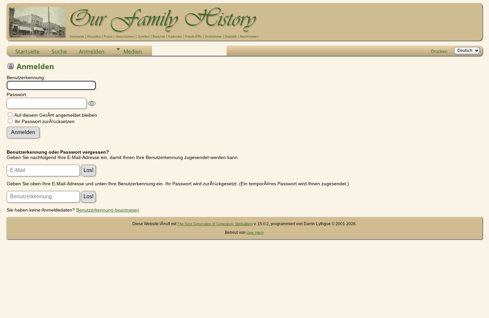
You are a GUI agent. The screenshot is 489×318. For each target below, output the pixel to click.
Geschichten (125, 36)
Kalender (175, 36)
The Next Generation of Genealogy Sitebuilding (215, 224)
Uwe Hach (254, 233)
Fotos (108, 36)
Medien (132, 51)
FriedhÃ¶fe (193, 36)
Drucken (439, 51)
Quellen (144, 36)
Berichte (159, 36)
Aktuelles (94, 36)
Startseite (77, 36)
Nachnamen (249, 36)
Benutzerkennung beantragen (107, 210)
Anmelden (91, 51)
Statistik (231, 36)
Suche (59, 51)
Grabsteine (213, 36)
